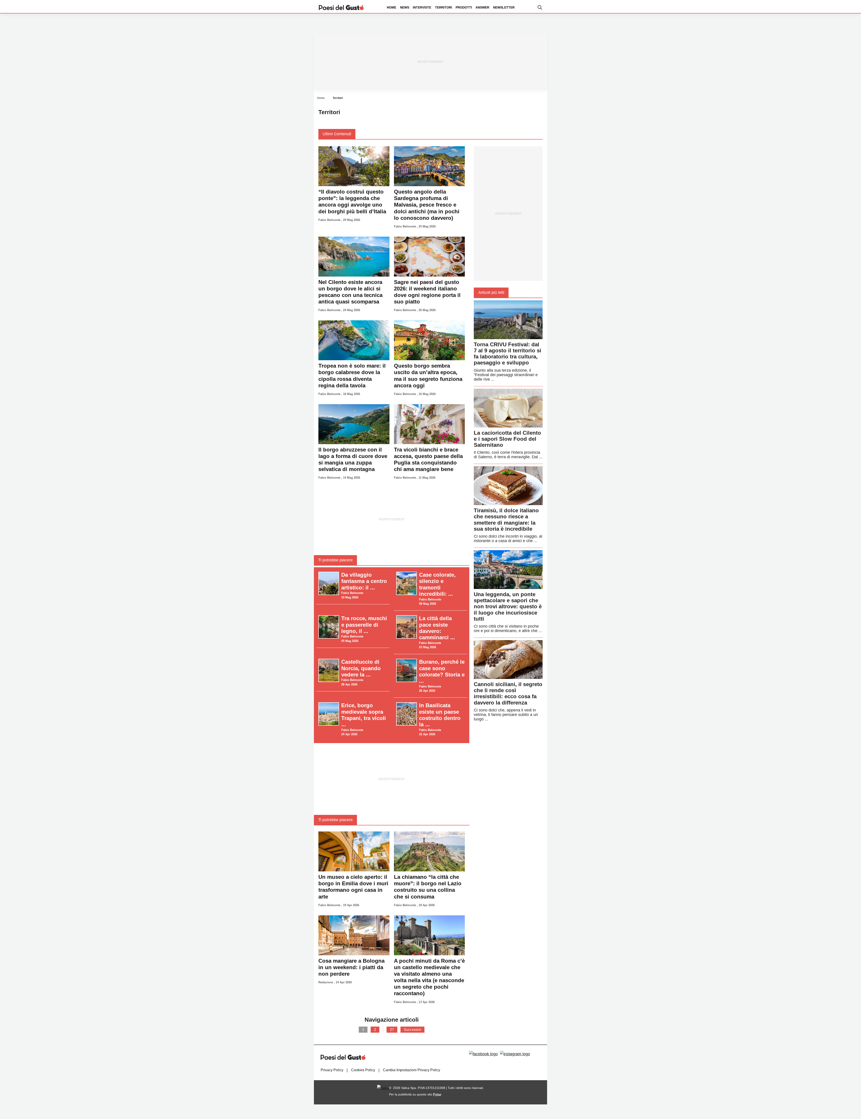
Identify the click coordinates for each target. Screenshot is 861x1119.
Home (391, 7)
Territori (443, 7)
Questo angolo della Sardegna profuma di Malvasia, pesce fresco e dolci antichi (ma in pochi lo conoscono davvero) (426, 205)
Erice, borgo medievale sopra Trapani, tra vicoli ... (363, 714)
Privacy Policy (332, 1070)
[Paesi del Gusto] (341, 7)
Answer (482, 7)
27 (392, 1030)
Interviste (422, 7)
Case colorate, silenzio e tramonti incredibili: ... (437, 584)
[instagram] (515, 1054)
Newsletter (504, 7)
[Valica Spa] (383, 1088)
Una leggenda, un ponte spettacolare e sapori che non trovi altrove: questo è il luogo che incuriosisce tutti (508, 606)
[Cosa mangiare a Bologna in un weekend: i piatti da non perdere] (353, 935)
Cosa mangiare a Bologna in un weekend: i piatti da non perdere (351, 967)
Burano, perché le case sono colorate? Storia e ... (442, 671)
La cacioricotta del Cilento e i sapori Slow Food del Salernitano (507, 439)
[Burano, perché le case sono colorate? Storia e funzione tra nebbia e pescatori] (406, 670)
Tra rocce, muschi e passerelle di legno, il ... (364, 624)
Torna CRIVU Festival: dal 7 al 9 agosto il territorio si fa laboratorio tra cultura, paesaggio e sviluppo (507, 353)
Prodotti (464, 7)
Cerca (826, 24)
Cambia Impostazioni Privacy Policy (411, 1070)
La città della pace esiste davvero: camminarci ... (437, 627)
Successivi (412, 1030)
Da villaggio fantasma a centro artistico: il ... (364, 581)
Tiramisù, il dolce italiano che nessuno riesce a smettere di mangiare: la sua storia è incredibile (506, 519)
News (404, 7)
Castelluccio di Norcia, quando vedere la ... (361, 668)
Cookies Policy (363, 1070)
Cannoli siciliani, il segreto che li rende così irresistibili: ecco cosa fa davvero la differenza (508, 693)
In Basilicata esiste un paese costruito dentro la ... (440, 714)
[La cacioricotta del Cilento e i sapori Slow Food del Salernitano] (508, 408)
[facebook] (483, 1054)
